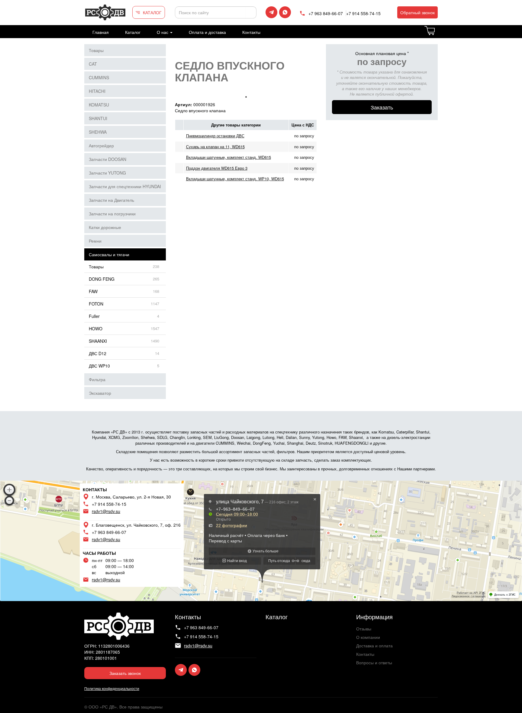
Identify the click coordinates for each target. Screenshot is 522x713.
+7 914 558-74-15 (363, 13)
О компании (368, 637)
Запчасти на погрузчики (112, 214)
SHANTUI (98, 118)
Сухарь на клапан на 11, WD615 (215, 146)
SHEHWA (98, 132)
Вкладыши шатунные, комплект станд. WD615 (228, 157)
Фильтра (97, 379)
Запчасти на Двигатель (111, 200)
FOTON (96, 304)
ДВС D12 (97, 353)
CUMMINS (99, 77)
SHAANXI (98, 341)
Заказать (382, 107)
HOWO (95, 328)
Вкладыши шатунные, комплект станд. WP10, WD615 (235, 179)
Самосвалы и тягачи (109, 254)
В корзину (437, 34)
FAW (93, 291)
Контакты (251, 32)
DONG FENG (101, 279)
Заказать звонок (125, 673)
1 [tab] (246, 97)
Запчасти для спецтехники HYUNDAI (125, 186)
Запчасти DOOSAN (107, 159)
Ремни (95, 241)
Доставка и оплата (374, 646)
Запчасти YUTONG (107, 173)
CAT (93, 64)
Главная (100, 32)
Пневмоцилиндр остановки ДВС (215, 136)
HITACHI (97, 91)
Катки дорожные (105, 227)
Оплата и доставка (207, 32)
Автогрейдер (101, 145)
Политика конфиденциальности (111, 688)
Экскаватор (100, 393)
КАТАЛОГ (152, 12)
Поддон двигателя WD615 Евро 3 (216, 168)
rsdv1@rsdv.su (106, 511)
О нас (163, 32)
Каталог (132, 32)
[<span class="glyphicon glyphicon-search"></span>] (251, 12)
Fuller (94, 316)
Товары (96, 50)
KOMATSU (99, 105)
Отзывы (363, 629)
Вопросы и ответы (374, 662)
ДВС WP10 (99, 366)
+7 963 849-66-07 (325, 13)
